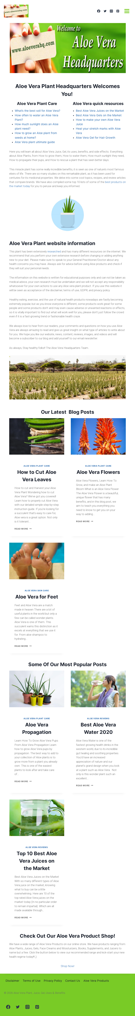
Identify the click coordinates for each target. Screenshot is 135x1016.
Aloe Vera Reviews (98, 718)
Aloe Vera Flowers (98, 472)
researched (54, 251)
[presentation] (36, 436)
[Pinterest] (118, 11)
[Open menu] (126, 11)
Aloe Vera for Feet (36, 597)
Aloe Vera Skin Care (37, 590)
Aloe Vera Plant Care (37, 466)
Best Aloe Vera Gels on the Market (99, 115)
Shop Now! (67, 966)
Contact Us (72, 980)
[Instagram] (111, 11)
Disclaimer (12, 980)
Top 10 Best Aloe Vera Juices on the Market (37, 860)
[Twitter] (105, 11)
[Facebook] (98, 11)
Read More (23, 528)
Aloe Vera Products (96, 980)
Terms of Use (31, 980)
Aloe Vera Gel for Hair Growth (95, 137)
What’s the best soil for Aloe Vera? (37, 110)
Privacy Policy (53, 980)
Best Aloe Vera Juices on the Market (100, 110)
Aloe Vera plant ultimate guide (35, 142)
